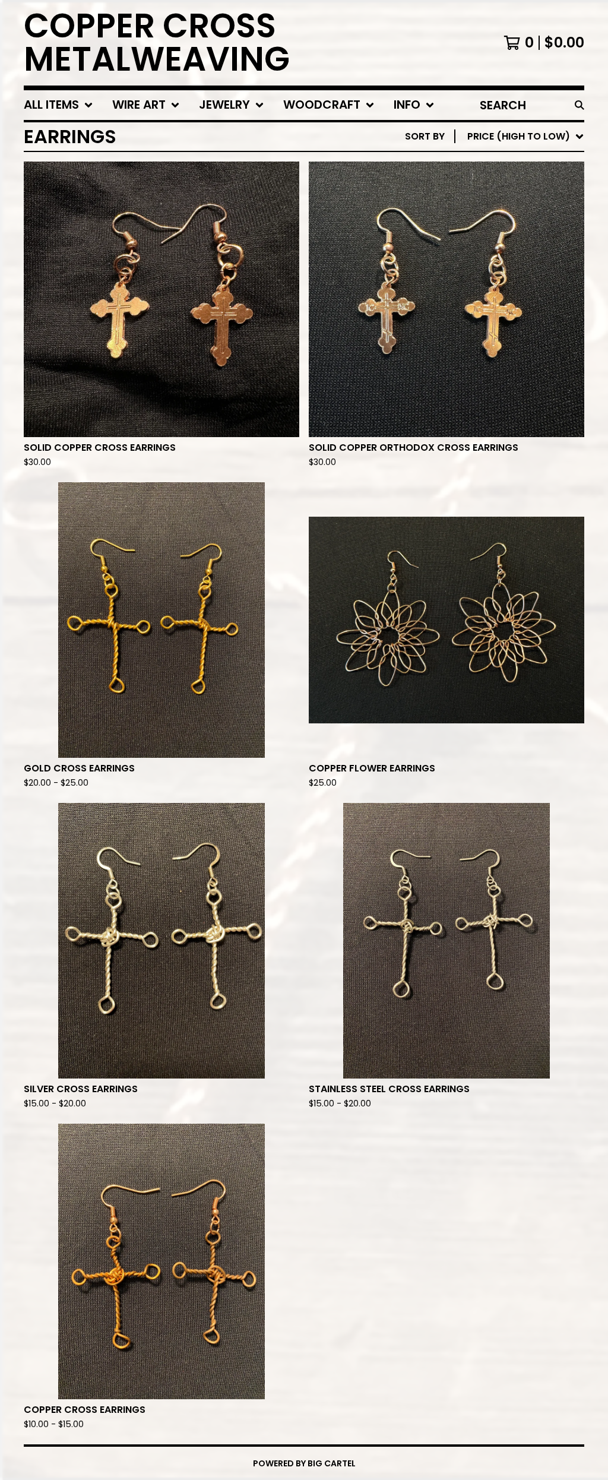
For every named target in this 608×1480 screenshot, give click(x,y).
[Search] (579, 105)
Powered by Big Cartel (304, 1463)
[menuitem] (58, 105)
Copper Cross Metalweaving (157, 43)
